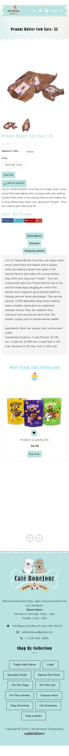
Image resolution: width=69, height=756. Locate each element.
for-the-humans (19, 695)
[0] (45, 10)
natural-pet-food (49, 675)
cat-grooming (48, 705)
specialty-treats (17, 675)
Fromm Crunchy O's (34, 440)
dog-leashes (34, 716)
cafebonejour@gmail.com (37, 632)
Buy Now (34, 454)
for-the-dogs (20, 685)
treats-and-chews (24, 664)
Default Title (13, 164)
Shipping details (34, 250)
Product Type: (10, 151)
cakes (50, 664)
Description (34, 235)
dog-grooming (20, 705)
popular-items (49, 695)
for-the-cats (48, 685)
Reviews (34, 243)
